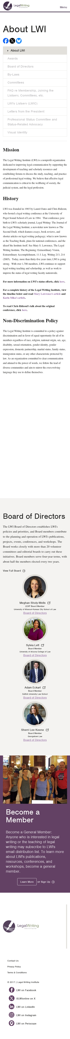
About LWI (18, 50)
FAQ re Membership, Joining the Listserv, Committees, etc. (30, 92)
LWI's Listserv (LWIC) (22, 103)
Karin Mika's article (14, 298)
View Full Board (12, 570)
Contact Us (13, 960)
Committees (15, 82)
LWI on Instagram (25, 1015)
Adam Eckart (33, 687)
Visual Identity (17, 132)
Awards (12, 58)
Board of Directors (20, 66)
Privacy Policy (14, 966)
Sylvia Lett (33, 645)
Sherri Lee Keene (33, 730)
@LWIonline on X (25, 998)
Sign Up (45, 882)
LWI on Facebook (25, 990)
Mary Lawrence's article (47, 294)
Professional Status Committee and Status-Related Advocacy (32, 121)
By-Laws (13, 74)
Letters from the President (25, 111)
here (62, 281)
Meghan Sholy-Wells (33, 603)
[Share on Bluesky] (19, 41)
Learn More (27, 882)
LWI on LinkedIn (25, 1007)
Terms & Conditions (17, 972)
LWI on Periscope (25, 1023)
